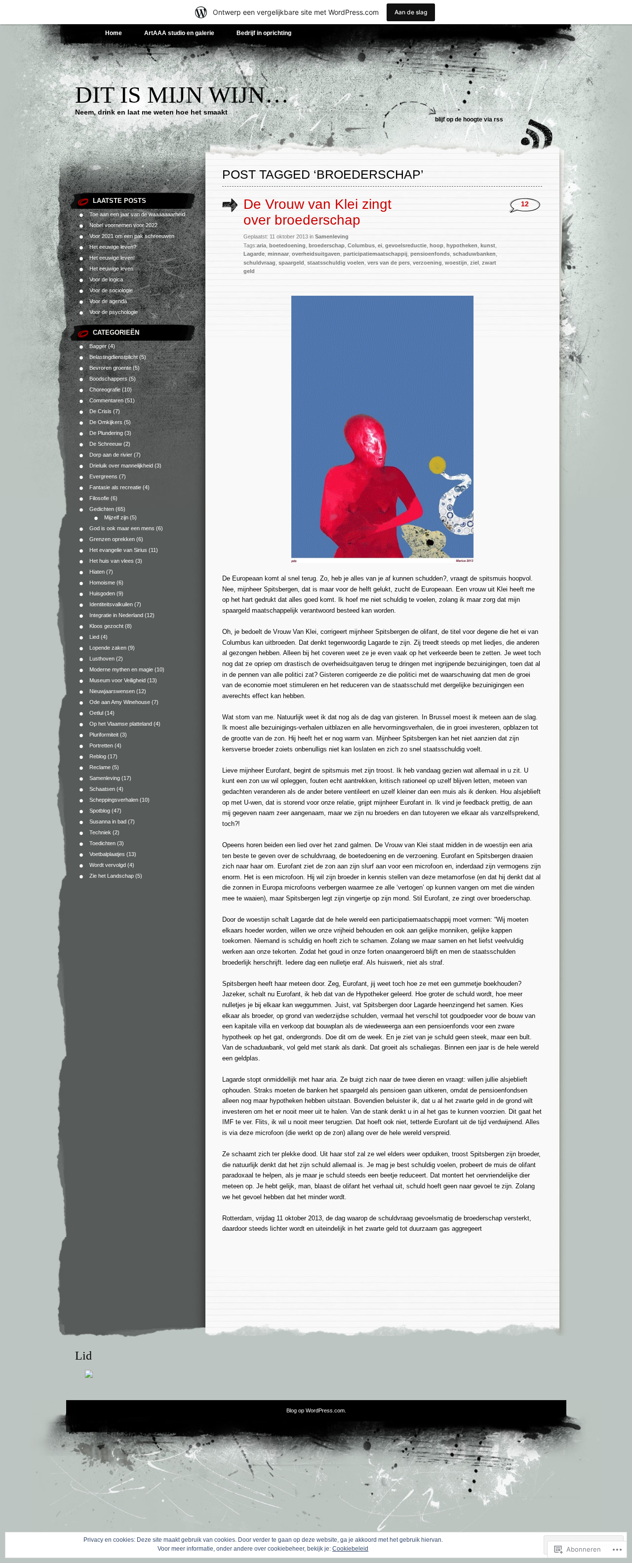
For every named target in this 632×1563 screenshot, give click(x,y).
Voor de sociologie (111, 290)
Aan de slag (411, 12)
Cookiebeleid (350, 1548)
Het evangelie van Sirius (118, 550)
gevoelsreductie (406, 245)
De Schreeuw (105, 444)
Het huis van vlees (111, 561)
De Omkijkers (105, 422)
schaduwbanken (474, 254)
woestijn (456, 263)
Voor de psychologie (113, 312)
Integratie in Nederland (116, 615)
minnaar (278, 254)
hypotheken (461, 245)
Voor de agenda (108, 301)
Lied (94, 637)
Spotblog (99, 811)
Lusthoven (102, 659)
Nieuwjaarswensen (112, 691)
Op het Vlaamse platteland (120, 724)
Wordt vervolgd (107, 865)
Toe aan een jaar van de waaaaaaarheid (137, 214)
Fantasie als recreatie (115, 487)
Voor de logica (106, 279)
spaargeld (291, 263)
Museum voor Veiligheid (117, 680)
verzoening (427, 263)
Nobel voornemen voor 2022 (123, 225)
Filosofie (99, 498)
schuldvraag (259, 263)
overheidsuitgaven (316, 254)
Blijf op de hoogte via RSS (469, 119)
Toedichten (102, 843)
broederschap (327, 245)
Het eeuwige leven (111, 269)
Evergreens (103, 476)
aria (261, 245)
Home (113, 33)
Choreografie (104, 389)
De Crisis (100, 411)
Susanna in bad (107, 821)
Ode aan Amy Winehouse (119, 702)
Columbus (361, 245)
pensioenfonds (430, 254)
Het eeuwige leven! (112, 258)
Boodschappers (108, 379)
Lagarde (254, 254)
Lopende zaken (107, 648)
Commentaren (106, 400)
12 (525, 204)
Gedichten (101, 509)
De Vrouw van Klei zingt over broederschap (317, 212)
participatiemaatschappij (375, 254)
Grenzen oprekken (112, 539)
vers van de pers (388, 263)
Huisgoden (102, 593)
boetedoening (287, 245)
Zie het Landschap (111, 876)
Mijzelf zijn (116, 517)
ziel (474, 263)
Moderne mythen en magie (121, 669)
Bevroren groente (110, 368)
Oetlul (96, 713)
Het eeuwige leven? (112, 247)
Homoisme (102, 583)
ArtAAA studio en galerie (179, 33)
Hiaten (97, 572)
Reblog (97, 756)
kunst (487, 245)
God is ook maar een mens (122, 528)
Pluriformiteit (103, 735)
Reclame (100, 767)
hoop (436, 245)
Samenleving (104, 778)
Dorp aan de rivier (110, 455)
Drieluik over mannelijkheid (121, 466)
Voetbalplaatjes (107, 854)
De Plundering (106, 433)
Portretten (101, 745)
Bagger (98, 346)
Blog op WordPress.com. (316, 1410)
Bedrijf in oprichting (264, 33)
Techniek (100, 832)
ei (380, 245)
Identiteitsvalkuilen (111, 604)
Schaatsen (102, 789)
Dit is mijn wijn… (182, 94)
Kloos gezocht (106, 626)
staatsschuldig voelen (335, 263)
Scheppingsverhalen (113, 800)
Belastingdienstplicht (113, 357)
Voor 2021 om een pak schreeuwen (131, 236)
